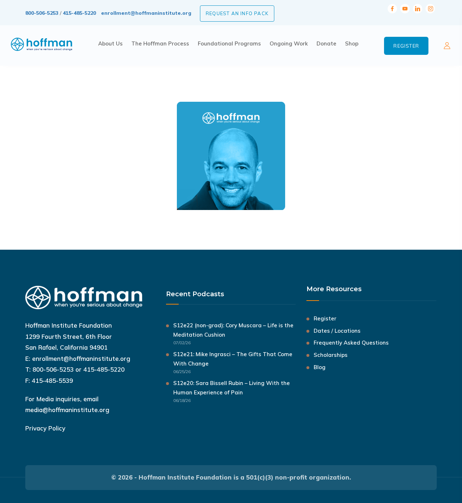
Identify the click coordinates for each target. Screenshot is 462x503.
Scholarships (331, 354)
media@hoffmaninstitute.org (67, 410)
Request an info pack (237, 13)
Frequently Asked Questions (351, 342)
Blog (320, 367)
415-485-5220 (79, 13)
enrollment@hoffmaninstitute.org (146, 13)
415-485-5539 (52, 380)
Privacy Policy (45, 428)
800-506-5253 (41, 13)
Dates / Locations (337, 330)
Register (406, 46)
